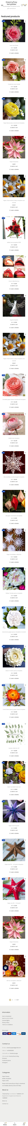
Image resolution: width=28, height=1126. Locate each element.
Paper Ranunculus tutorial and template (14, 123)
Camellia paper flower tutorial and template (14, 399)
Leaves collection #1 (14, 748)
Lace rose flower (14, 45)
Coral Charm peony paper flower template (14, 709)
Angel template (14, 320)
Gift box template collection (14, 980)
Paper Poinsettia (14, 161)
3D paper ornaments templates (14, 515)
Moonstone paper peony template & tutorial (14, 632)
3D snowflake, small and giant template (14, 477)
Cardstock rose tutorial (14, 84)
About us (4, 1101)
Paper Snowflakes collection (14, 554)
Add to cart (15, 50)
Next (17, 1000)
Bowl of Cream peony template (14, 670)
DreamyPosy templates (11, 3)
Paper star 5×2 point (14, 825)
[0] (22, 5)
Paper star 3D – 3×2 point (14, 903)
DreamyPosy (11, 1083)
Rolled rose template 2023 (14, 242)
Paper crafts (5, 1080)
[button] (25, 21)
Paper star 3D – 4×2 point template (14, 864)
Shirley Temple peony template (14, 593)
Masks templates (6, 1078)
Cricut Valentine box (14, 281)
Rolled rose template (14, 438)
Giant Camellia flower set (14, 787)
